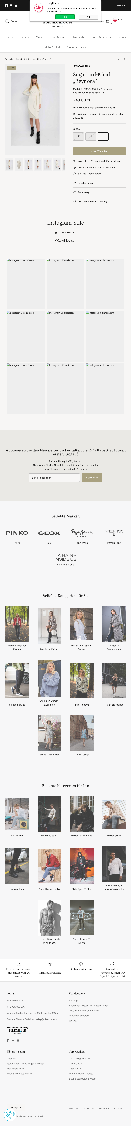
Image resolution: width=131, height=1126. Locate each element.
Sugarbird (20, 59)
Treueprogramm (15, 1068)
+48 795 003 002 (16, 1000)
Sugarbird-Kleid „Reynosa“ (39, 59)
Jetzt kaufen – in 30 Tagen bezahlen (25, 1063)
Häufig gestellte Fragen (19, 1073)
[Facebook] (6, 5)
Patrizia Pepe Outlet (79, 1058)
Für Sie (9, 37)
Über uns (12, 1058)
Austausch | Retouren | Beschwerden (88, 1005)
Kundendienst (73, 1108)
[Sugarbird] (81, 67)
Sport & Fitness (101, 37)
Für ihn (24, 37)
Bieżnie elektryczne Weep (82, 1078)
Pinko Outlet (75, 1063)
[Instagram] (16, 5)
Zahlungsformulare (79, 1015)
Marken (40, 37)
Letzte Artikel (51, 47)
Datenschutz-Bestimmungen (84, 1010)
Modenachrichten (77, 47)
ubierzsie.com (20, 1116)
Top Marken (59, 37)
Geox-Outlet (75, 1068)
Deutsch (119, 5)
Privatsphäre (104, 1108)
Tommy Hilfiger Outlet (81, 1073)
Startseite (9, 59)
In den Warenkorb (99, 151)
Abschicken (92, 477)
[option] (35, 109)
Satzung (73, 1000)
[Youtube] (11, 5)
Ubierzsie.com (89, 1108)
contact (73, 1020)
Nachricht (79, 37)
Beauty (122, 37)
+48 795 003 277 (16, 1006)
